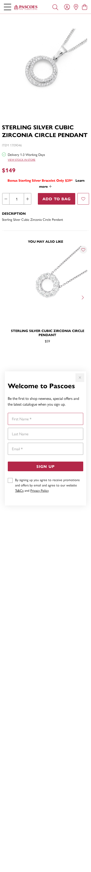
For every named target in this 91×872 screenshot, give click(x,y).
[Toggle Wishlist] (83, 250)
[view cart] (84, 7)
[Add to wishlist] (83, 199)
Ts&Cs (19, 490)
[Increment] (27, 198)
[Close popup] (79, 377)
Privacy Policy (39, 490)
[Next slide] (83, 297)
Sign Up (45, 466)
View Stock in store (21, 159)
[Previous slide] (8, 297)
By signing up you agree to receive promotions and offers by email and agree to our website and (47, 485)
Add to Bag (56, 198)
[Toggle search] (55, 7)
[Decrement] (5, 198)
